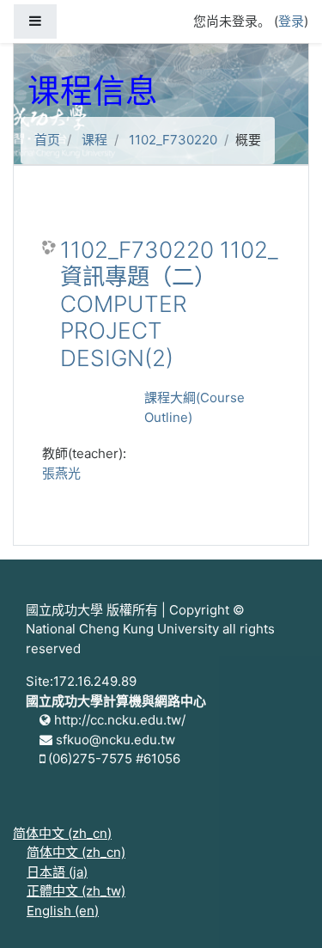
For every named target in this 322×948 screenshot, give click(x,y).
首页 (47, 139)
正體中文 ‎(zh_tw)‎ (76, 891)
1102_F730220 (173, 139)
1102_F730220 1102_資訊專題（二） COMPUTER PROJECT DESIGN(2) (169, 303)
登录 (291, 21)
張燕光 (61, 473)
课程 (94, 139)
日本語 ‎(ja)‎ (57, 872)
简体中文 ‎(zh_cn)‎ (62, 833)
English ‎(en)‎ (63, 910)
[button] (283, 911)
